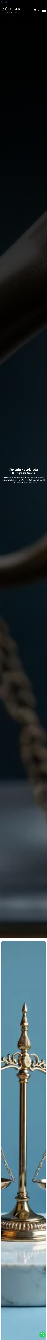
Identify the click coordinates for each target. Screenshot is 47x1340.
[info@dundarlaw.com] (6, 2)
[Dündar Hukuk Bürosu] (11, 10)
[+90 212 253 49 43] (2, 2)
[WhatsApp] (42, 1334)
